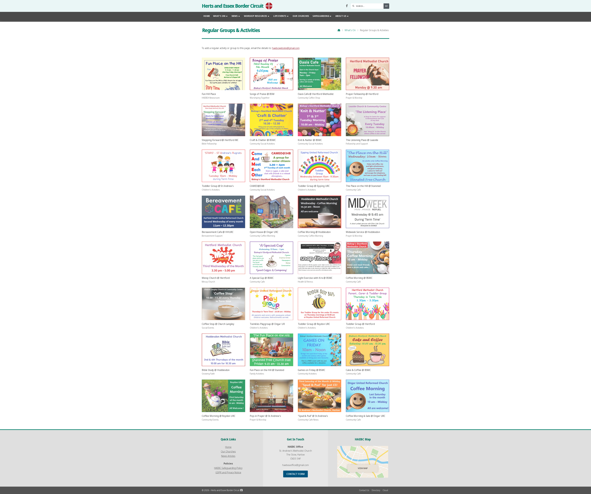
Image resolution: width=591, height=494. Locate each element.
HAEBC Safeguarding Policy (228, 468)
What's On (350, 30)
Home (228, 447)
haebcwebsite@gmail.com (286, 48)
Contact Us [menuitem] (364, 490)
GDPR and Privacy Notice (228, 472)
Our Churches (228, 451)
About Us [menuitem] (340, 15)
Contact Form (295, 474)
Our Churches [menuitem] (301, 15)
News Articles (228, 456)
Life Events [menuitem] (279, 15)
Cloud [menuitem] (385, 490)
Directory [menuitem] (376, 490)
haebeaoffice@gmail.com (295, 465)
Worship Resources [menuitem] (255, 15)
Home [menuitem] (206, 15)
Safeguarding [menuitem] (321, 15)
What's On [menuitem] (219, 15)
